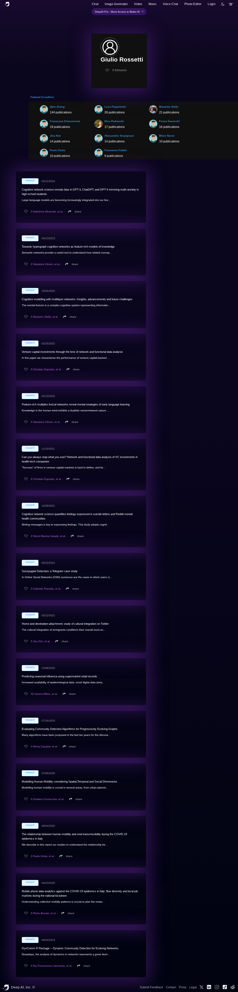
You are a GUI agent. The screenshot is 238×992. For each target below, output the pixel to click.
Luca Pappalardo (115, 106)
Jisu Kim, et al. (41, 641)
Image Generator (116, 4)
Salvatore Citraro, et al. (46, 264)
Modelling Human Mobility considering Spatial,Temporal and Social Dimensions (69, 781)
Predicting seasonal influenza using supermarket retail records (59, 676)
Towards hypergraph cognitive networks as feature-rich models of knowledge (68, 246)
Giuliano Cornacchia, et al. (48, 799)
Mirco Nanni (166, 135)
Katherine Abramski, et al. (48, 211)
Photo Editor (193, 4)
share (78, 211)
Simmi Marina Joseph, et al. (49, 536)
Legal (193, 987)
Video (138, 4)
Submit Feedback (151, 987)
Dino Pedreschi (114, 121)
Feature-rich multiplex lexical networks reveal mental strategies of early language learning (76, 404)
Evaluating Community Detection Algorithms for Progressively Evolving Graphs (70, 728)
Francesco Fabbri (115, 150)
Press (182, 987)
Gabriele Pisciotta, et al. (47, 588)
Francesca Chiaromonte (65, 121)
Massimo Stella (168, 106)
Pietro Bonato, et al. (44, 913)
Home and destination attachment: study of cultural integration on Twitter (65, 623)
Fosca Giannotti (169, 121)
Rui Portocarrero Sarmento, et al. (52, 965)
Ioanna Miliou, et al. (46, 693)
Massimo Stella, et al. (45, 316)
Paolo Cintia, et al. (43, 856)
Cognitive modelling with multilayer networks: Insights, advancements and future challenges (77, 299)
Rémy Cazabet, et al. (45, 746)
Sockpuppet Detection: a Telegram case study (50, 571)
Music (153, 4)
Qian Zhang (57, 106)
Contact (171, 987)
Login (212, 4)
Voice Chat (170, 4)
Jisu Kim (55, 135)
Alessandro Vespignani (119, 135)
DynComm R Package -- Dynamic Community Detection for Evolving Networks (70, 948)
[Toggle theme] (223, 4)
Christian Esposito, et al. (47, 369)
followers (119, 70)
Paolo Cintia (57, 150)
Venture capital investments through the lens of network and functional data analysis (72, 351)
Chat (95, 4)
